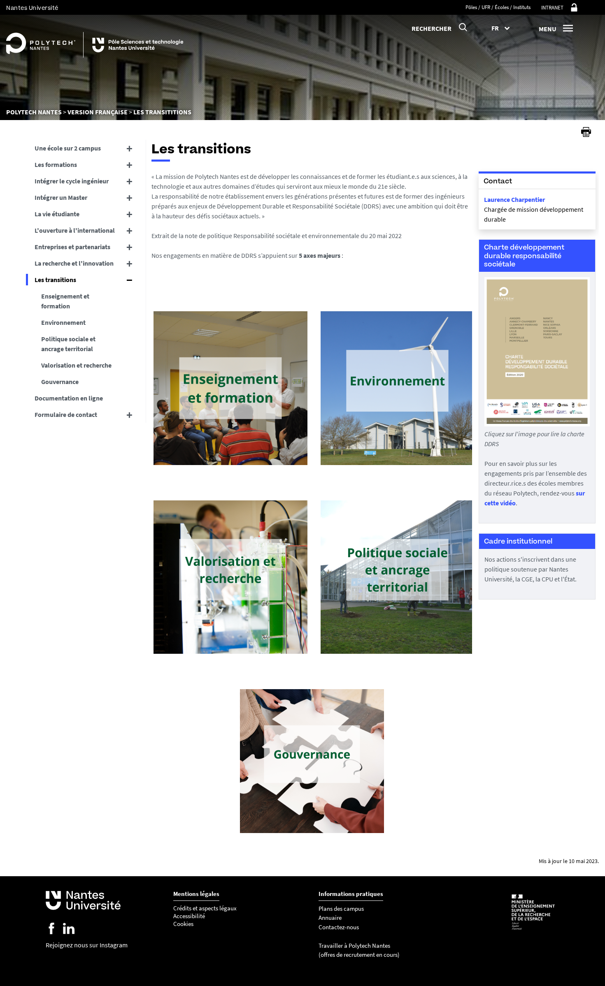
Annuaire (330, 917)
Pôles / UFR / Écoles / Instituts (498, 7)
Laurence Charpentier (514, 199)
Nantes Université (32, 8)
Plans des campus (341, 908)
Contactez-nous (339, 927)
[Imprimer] (586, 132)
